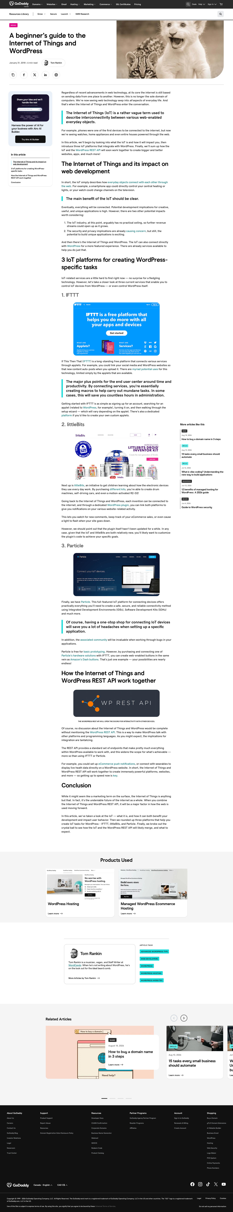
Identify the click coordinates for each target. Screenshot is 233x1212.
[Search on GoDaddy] (220, 14)
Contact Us (11, 1128)
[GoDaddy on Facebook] (192, 1185)
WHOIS (94, 1143)
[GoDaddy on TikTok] (208, 1185)
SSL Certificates (123, 4)
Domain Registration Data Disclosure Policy (56, 1133)
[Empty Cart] (221, 4)
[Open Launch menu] (70, 14)
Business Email (212, 1133)
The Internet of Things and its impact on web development (29, 163)
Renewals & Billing (181, 1123)
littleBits (79, 485)
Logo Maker (211, 1153)
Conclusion (16, 182)
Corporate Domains (99, 1128)
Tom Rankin (56, 63)
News (14, 25)
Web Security (212, 1148)
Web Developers (149, 959)
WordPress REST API (88, 150)
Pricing (137, 4)
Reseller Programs (137, 1123)
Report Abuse (45, 1123)
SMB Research (82, 14)
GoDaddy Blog (12, 1133)
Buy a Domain (212, 1118)
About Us (10, 1118)
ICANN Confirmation (99, 1123)
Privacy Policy (210, 1198)
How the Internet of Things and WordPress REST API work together (29, 176)
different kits (118, 489)
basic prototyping (94, 651)
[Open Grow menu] (45, 14)
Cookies (223, 1198)
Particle (85, 601)
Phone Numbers (213, 1168)
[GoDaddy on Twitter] (215, 1185)
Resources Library (19, 14)
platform (66, 415)
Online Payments (213, 1163)
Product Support (46, 1118)
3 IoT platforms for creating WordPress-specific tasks (28, 169)
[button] (104, 1098)
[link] (24, 75)
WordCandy (74, 965)
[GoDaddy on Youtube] (223, 1185)
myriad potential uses (145, 369)
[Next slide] (184, 1018)
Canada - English (42, 1185)
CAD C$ (61, 1185)
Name (184, 431)
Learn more (113, 1065)
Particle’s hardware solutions (78, 655)
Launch (64, 14)
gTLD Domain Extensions (216, 1123)
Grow (40, 14)
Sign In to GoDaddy (181, 1118)
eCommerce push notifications (116, 763)
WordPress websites (151, 980)
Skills (185, 445)
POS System (211, 1158)
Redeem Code (96, 1148)
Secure (53, 14)
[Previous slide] (174, 1018)
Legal (9, 1143)
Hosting (210, 1143)
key (115, 775)
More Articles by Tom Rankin (82, 978)
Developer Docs (97, 1118)
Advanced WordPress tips (154, 952)
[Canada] (19, 3)
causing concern (136, 231)
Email (64, 4)
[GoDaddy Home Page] (18, 1185)
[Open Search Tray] (188, 4)
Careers (10, 1123)
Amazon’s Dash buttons (84, 659)
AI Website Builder (214, 1128)
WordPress (73, 245)
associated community (93, 639)
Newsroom (11, 1148)
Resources (44, 1128)
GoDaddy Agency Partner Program (143, 1118)
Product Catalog (97, 1153)
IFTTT (86, 361)
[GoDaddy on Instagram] (200, 1185)
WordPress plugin (118, 505)
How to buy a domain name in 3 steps (130, 1054)
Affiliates (133, 1128)
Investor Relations (14, 1138)
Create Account (180, 1128)
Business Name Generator (101, 1133)
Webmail (94, 1138)
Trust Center (12, 1153)
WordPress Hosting (151, 973)
